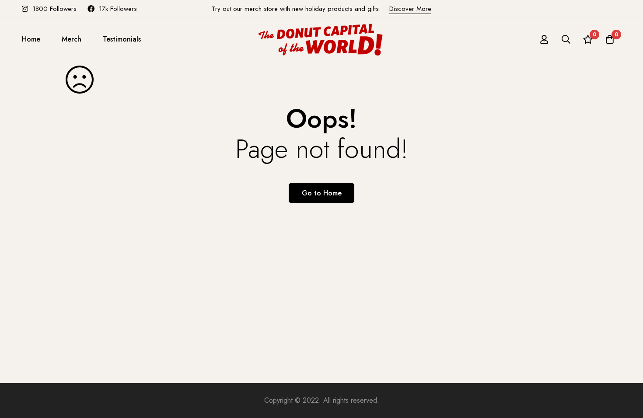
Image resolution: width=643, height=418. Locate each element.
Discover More (410, 9)
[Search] (566, 39)
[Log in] (544, 39)
